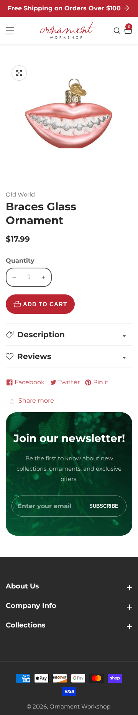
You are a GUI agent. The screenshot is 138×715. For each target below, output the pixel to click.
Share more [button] (36, 400)
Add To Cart (45, 304)
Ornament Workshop (79, 706)
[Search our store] (117, 30)
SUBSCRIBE (103, 506)
